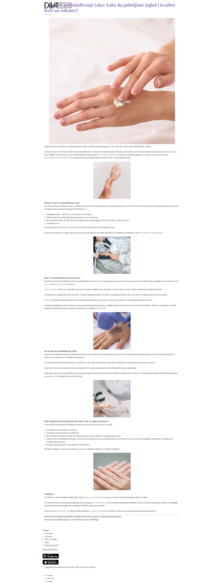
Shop (47, 542)
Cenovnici (48, 536)
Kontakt (49, 581)
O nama (49, 575)
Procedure (49, 533)
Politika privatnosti (51, 545)
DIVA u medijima (51, 539)
